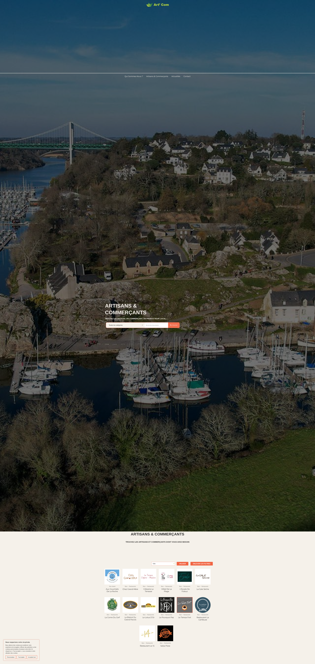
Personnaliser (10, 657)
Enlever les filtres (201, 564)
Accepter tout (32, 657)
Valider (182, 564)
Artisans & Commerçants (157, 76)
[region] (21, 650)
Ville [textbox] (154, 564)
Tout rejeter (21, 657)
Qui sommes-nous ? (134, 76)
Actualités (175, 76)
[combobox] (163, 563)
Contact (187, 76)
